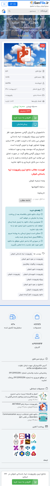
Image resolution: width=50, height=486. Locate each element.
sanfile (8, 83)
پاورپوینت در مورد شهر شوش (32, 259)
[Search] (10, 11)
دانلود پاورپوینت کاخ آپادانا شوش (31, 295)
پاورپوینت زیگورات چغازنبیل (33, 264)
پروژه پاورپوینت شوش (35, 279)
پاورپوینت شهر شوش (35, 269)
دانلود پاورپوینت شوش (35, 290)
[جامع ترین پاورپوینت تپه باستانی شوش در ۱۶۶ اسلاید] (25, 55)
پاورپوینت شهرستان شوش (33, 274)
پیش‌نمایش (22, 124)
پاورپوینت (8, 95)
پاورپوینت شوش (14, 274)
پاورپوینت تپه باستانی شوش (21, 254)
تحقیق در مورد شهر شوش (33, 284)
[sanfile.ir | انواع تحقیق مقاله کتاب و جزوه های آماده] (39, 4)
